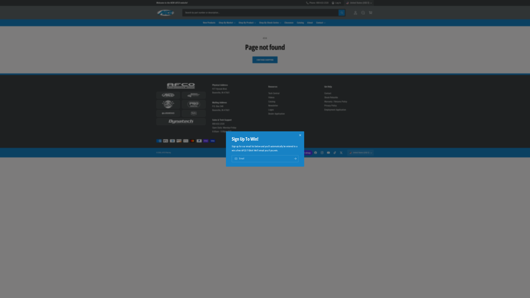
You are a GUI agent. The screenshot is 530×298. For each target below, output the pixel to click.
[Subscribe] (295, 158)
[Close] (300, 135)
